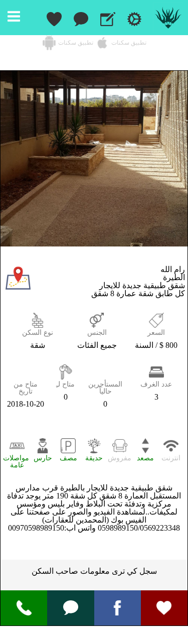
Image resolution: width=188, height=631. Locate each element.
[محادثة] (70, 606)
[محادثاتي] (81, 17)
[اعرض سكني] (107, 17)
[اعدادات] (134, 17)
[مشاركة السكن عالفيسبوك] (117, 607)
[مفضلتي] (54, 17)
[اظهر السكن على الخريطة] (18, 288)
